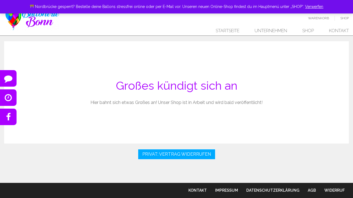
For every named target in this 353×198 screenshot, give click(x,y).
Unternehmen (271, 30)
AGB (312, 190)
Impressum (226, 190)
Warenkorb (318, 18)
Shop (344, 18)
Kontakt (339, 30)
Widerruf (334, 190)
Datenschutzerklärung (272, 190)
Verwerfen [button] (314, 6)
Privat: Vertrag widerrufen (176, 154)
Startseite (227, 30)
